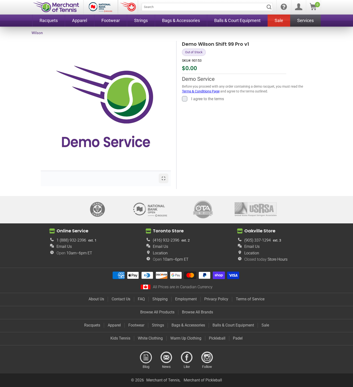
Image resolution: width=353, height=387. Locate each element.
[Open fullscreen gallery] (163, 178)
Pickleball (217, 338)
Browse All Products (157, 312)
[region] (106, 106)
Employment (186, 299)
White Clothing (150, 338)
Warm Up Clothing (185, 338)
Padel (238, 338)
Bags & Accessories (188, 325)
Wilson (37, 33)
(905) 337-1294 (257, 240)
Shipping (160, 299)
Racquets (92, 325)
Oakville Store (259, 231)
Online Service (72, 231)
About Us (96, 299)
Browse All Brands (197, 312)
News (166, 357)
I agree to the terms (207, 98)
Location (160, 253)
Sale (265, 325)
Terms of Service (250, 299)
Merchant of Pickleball (203, 380)
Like (187, 357)
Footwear (136, 325)
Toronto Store (168, 231)
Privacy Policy (216, 299)
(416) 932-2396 (166, 240)
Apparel (114, 325)
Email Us (64, 246)
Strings (158, 325)
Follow (207, 357)
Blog (146, 357)
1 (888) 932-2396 (71, 240)
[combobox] (207, 7)
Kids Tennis (120, 338)
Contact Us (121, 299)
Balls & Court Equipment (233, 325)
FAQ (141, 299)
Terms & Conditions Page (201, 91)
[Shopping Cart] (313, 9)
